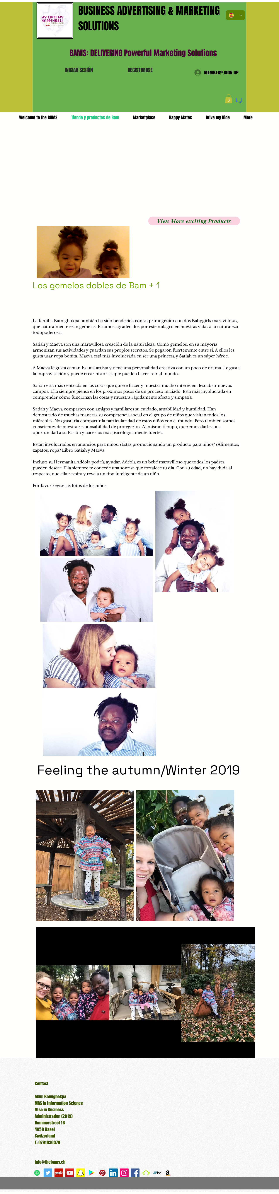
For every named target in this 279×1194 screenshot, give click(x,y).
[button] (79, 70)
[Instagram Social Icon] (124, 1172)
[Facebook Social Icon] (135, 1172)
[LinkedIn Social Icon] (113, 1172)
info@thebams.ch (50, 1162)
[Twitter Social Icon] (48, 1172)
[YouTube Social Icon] (69, 1172)
